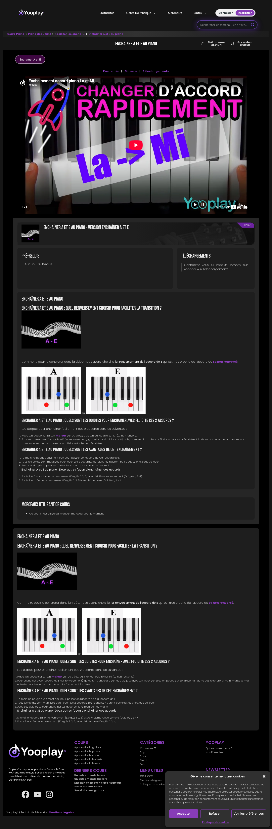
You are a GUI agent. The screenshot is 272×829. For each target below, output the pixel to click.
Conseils (131, 71)
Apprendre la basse (87, 763)
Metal (143, 760)
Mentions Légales (151, 780)
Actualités (107, 13)
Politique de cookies (215, 822)
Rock (143, 756)
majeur (61, 435)
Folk (142, 764)
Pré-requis (111, 71)
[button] (264, 776)
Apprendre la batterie (88, 759)
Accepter (184, 813)
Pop (142, 752)
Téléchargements (156, 71)
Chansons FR (148, 748)
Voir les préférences (249, 813)
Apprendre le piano (87, 751)
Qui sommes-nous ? (219, 748)
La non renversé (225, 362)
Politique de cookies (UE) (156, 784)
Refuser (215, 813)
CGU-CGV (146, 776)
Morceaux (175, 13)
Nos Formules (214, 752)
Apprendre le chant (87, 755)
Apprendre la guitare (88, 747)
